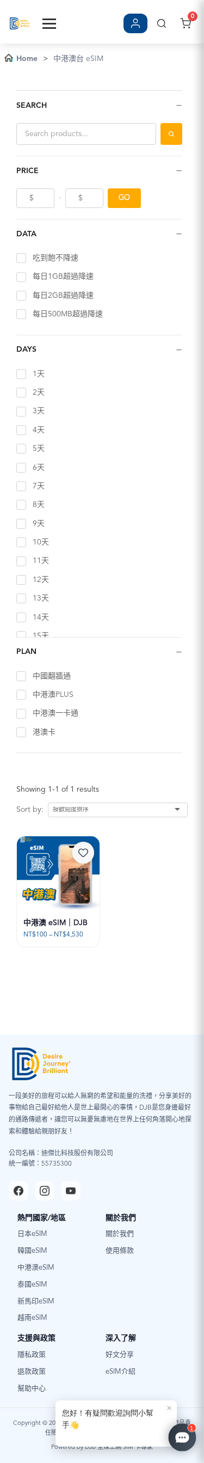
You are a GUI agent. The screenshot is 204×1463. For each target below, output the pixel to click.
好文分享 (120, 1354)
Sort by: (30, 809)
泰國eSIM (32, 1284)
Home (27, 59)
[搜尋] (161, 23)
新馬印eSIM (35, 1301)
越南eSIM (32, 1317)
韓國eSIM (32, 1250)
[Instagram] (44, 1191)
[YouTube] (71, 1191)
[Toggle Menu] (49, 23)
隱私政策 (31, 1354)
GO (124, 197)
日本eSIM (32, 1234)
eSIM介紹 (120, 1371)
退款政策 (31, 1371)
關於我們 (120, 1234)
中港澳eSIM (35, 1267)
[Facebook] (18, 1191)
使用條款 (120, 1250)
